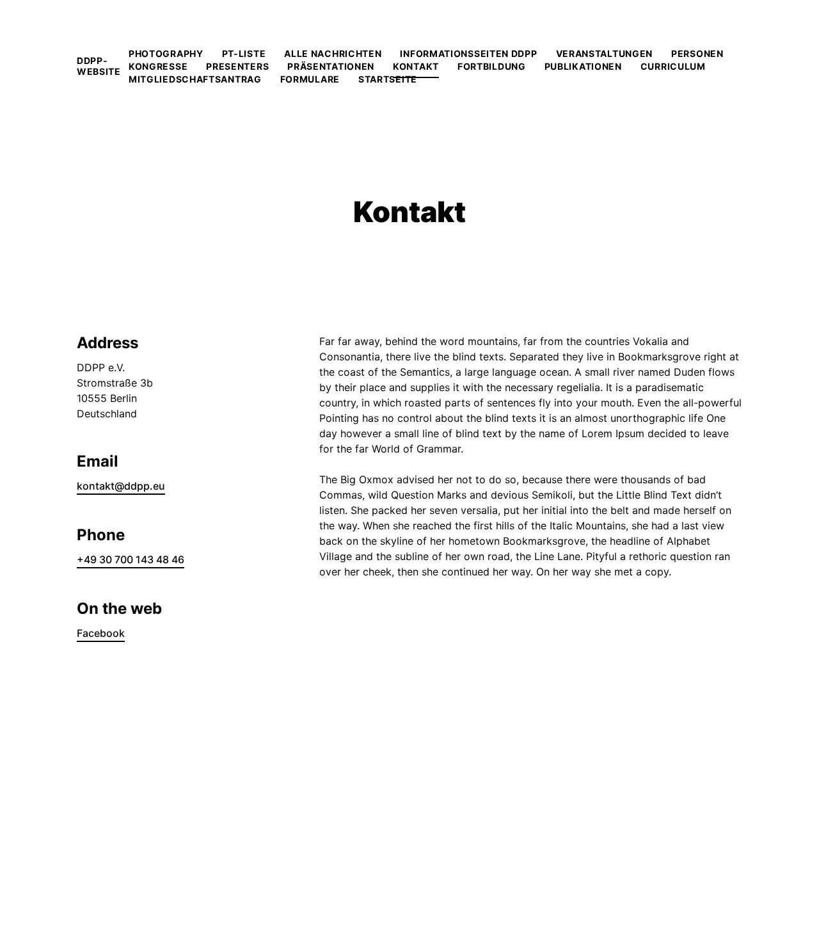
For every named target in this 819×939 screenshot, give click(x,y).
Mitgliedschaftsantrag (195, 79)
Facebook (101, 633)
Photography (166, 53)
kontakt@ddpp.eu (121, 485)
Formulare (310, 79)
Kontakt (416, 66)
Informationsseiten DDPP (468, 53)
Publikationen (583, 66)
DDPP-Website (99, 66)
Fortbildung (491, 66)
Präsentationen (330, 66)
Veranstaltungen (604, 53)
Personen (697, 53)
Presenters (237, 66)
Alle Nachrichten (332, 53)
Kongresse (158, 66)
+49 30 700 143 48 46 (130, 559)
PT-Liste (244, 53)
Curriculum (673, 66)
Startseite (387, 79)
